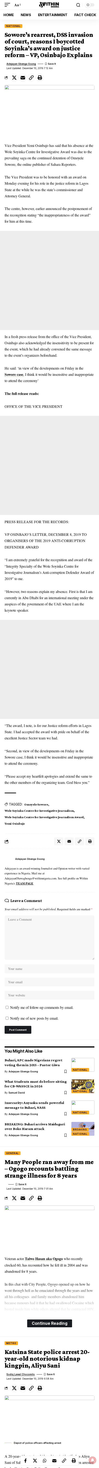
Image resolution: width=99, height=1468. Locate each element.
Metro (11, 1343)
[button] (8, 5)
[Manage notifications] (92, 1460)
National (13, 26)
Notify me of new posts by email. (34, 1018)
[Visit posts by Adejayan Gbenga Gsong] (9, 859)
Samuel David (17, 1092)
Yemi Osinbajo (15, 823)
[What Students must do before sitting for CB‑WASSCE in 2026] (82, 1086)
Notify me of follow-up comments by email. (41, 1007)
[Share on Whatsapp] (45, 1460)
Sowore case (14, 374)
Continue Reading (49, 1323)
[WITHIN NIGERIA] (49, 5)
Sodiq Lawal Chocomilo (20, 1374)
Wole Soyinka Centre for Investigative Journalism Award (44, 817)
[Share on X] (14, 78)
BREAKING (80, 1129)
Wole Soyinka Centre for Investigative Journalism (39, 810)
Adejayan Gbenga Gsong (21, 63)
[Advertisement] (49, 280)
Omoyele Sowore (36, 804)
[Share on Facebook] (25, 1460)
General (12, 1153)
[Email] (23, 78)
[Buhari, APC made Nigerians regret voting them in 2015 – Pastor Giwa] (82, 1065)
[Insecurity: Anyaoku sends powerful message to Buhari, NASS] (82, 1107)
